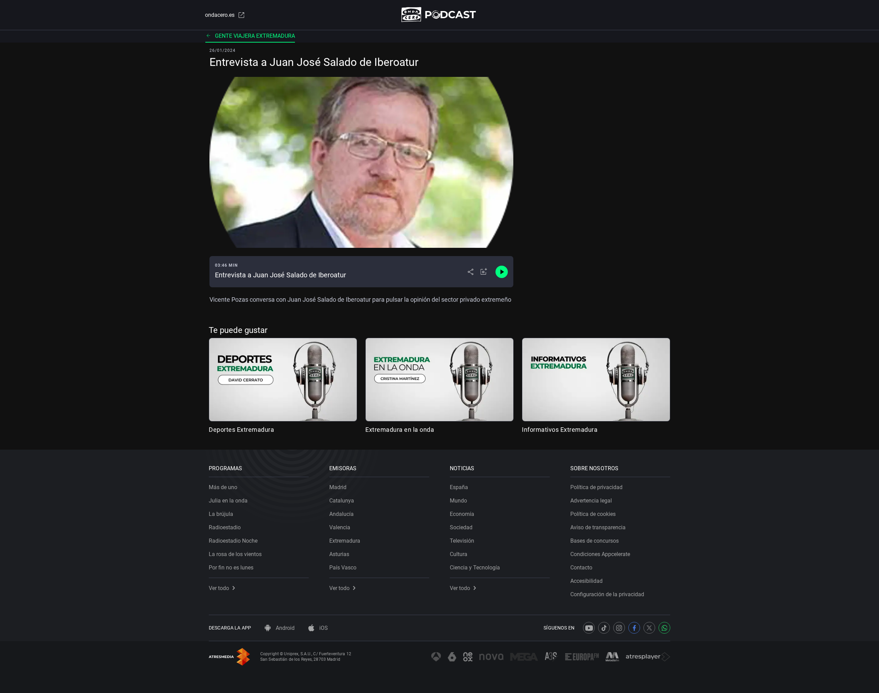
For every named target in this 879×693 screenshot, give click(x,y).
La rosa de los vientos (235, 554)
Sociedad (461, 527)
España (459, 487)
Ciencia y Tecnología (475, 567)
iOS (323, 628)
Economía (462, 514)
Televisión (462, 541)
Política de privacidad (596, 487)
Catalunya (341, 500)
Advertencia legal (591, 500)
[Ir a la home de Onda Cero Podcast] (439, 14)
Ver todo (219, 588)
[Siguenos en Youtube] (589, 628)
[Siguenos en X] (649, 628)
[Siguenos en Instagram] (619, 628)
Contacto (581, 567)
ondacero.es (220, 15)
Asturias (339, 554)
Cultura (458, 554)
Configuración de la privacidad (607, 594)
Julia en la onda (228, 500)
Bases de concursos (594, 541)
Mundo (458, 500)
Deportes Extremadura (241, 429)
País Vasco (342, 567)
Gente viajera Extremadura (255, 36)
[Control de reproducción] (501, 272)
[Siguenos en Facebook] (634, 628)
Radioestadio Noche (233, 541)
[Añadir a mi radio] (484, 272)
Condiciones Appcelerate (600, 554)
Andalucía (341, 514)
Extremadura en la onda (399, 429)
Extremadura (344, 541)
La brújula (221, 514)
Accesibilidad (586, 581)
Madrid (337, 487)
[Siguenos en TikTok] (604, 628)
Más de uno (223, 487)
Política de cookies (593, 514)
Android (284, 628)
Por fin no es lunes (231, 567)
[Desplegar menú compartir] (471, 272)
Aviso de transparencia (598, 527)
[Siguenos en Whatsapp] (664, 628)
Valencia (339, 527)
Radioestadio (225, 527)
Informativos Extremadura (559, 429)
